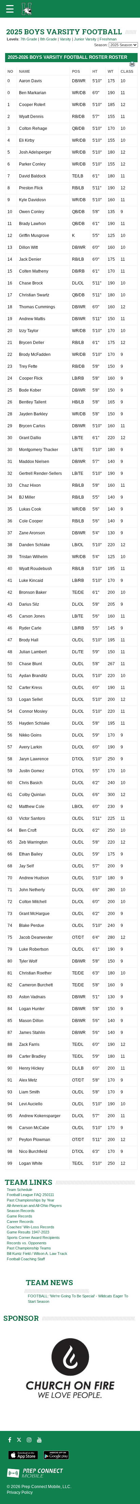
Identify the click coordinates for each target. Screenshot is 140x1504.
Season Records (21, 1211)
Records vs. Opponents (27, 1243)
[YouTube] (39, 1440)
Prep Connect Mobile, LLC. (46, 1486)
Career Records (20, 1222)
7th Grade (28, 39)
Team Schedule (19, 1190)
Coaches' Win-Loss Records (30, 1227)
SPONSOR (21, 1318)
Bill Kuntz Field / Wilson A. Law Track (37, 1253)
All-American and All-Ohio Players (34, 1206)
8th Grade (48, 39)
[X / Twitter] (19, 1440)
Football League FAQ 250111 (30, 1195)
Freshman (108, 39)
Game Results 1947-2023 (28, 1232)
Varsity (65, 39)
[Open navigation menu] (10, 9)
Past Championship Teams (29, 1248)
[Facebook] (10, 1440)
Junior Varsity (85, 39)
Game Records (19, 1216)
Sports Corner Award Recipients (33, 1237)
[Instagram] (29, 1440)
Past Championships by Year (30, 1200)
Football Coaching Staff (26, 1259)
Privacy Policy (20, 1492)
